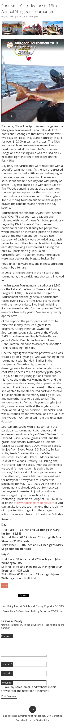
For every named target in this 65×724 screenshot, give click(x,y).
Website (6, 682)
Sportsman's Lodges (27, 16)
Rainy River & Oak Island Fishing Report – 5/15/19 (35, 606)
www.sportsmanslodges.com (35, 503)
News (5, 585)
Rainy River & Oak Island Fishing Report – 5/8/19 (30, 611)
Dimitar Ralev (42, 720)
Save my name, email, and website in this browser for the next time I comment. (28, 689)
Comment (6, 636)
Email (7, 673)
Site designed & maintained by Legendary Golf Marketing (32, 715)
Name (7, 664)
